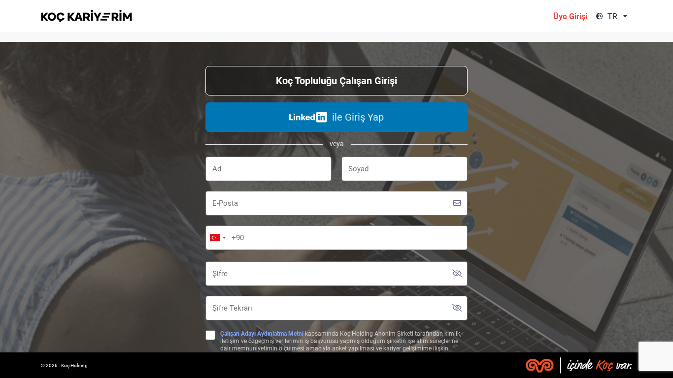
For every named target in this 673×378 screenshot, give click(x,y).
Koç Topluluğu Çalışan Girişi (336, 81)
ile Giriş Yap (358, 117)
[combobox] (618, 16)
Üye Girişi (570, 16)
